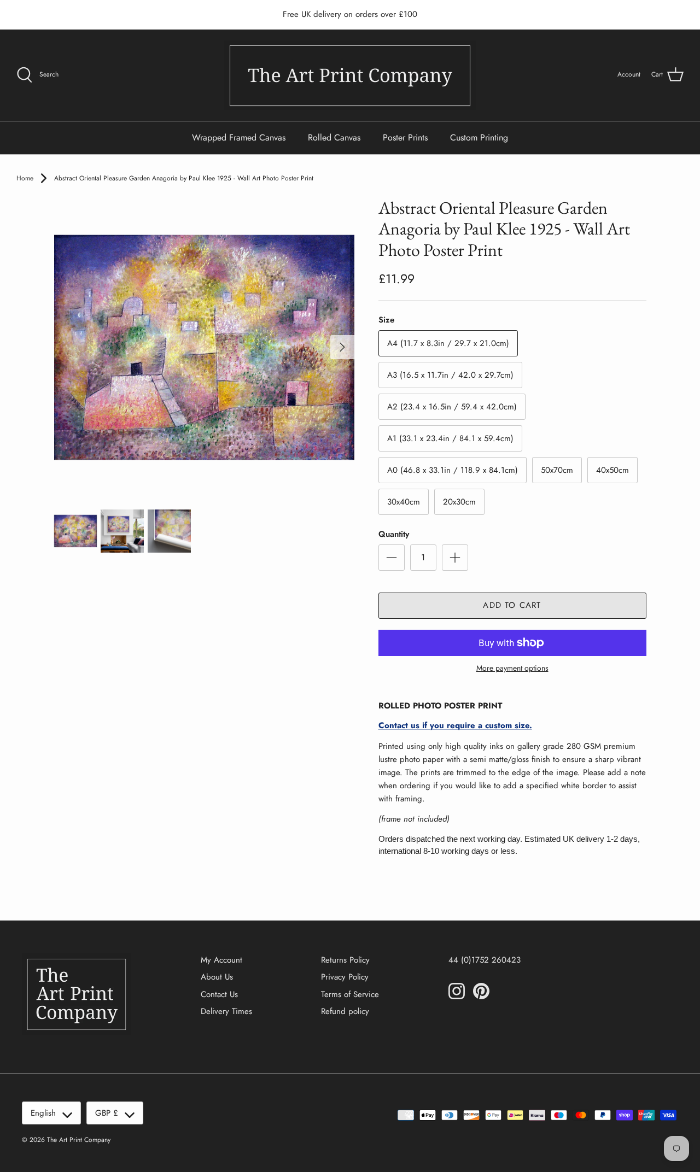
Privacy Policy (345, 977)
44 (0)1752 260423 (484, 960)
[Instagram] (456, 991)
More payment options (512, 668)
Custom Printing (479, 137)
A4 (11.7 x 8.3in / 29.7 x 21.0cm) (448, 343)
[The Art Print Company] (350, 75)
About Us (217, 977)
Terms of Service (350, 994)
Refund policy (345, 1011)
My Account (221, 960)
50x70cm (557, 470)
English (43, 1113)
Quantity (393, 534)
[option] (204, 347)
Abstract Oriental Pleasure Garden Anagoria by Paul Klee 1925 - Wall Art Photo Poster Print (183, 178)
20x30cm (459, 502)
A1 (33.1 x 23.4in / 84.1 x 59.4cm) (450, 438)
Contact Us (219, 994)
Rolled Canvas (334, 137)
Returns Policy (345, 960)
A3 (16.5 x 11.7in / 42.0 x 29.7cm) (450, 375)
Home (24, 178)
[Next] (342, 347)
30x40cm (403, 502)
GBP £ (106, 1113)
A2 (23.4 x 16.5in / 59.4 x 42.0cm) (452, 407)
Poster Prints (405, 137)
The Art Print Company (78, 1140)
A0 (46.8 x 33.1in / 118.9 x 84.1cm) (452, 470)
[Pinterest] (481, 991)
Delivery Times (226, 1011)
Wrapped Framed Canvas (238, 137)
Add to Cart (512, 605)
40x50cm (612, 470)
